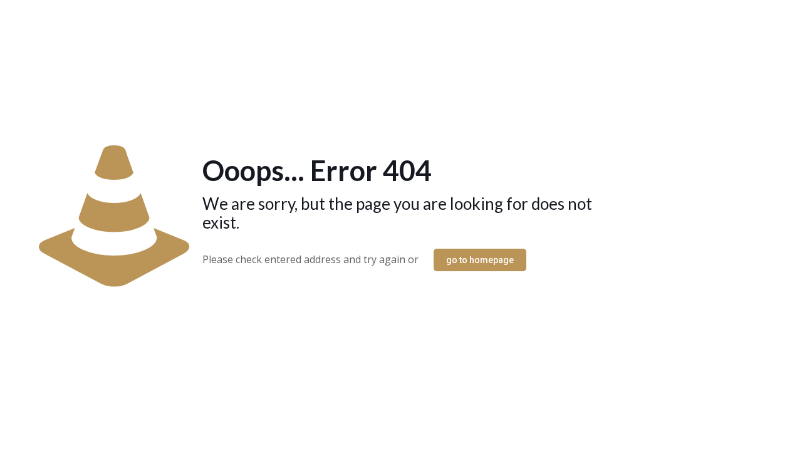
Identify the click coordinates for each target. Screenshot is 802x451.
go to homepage (480, 260)
